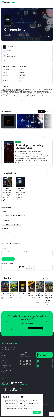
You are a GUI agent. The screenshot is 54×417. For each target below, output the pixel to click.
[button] (47, 111)
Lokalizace (23, 66)
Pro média (4, 363)
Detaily (5, 66)
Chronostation (13, 10)
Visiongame (6, 10)
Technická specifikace (13, 66)
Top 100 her (4, 368)
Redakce (3, 355)
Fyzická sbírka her (6, 365)
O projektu (4, 352)
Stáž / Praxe (5, 360)
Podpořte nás (5, 358)
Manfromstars (11, 48)
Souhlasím (37, 412)
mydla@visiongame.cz (25, 356)
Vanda (47, 404)
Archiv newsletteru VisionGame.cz (6, 371)
